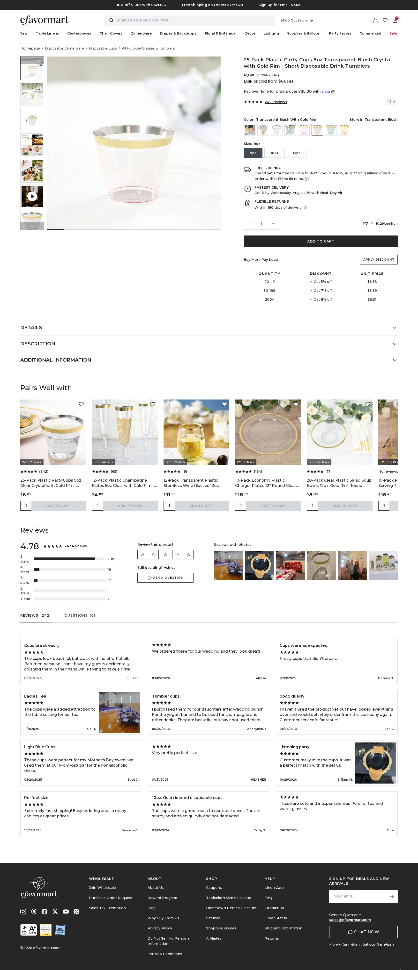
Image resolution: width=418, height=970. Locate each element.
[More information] (306, 179)
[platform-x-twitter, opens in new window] (55, 911)
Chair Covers (111, 33)
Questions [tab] (79, 615)
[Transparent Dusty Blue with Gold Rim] (331, 130)
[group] (32, 68)
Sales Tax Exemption (107, 908)
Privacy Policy (160, 928)
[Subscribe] (392, 896)
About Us (156, 887)
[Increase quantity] (273, 223)
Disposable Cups (103, 48)
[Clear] (249, 130)
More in (374, 119)
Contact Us (274, 908)
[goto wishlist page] (385, 20)
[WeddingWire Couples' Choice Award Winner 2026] (46, 930)
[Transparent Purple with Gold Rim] (304, 130)
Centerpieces (79, 33)
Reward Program (162, 898)
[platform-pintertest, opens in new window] (76, 911)
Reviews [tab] (35, 615)
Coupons (214, 887)
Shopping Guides (221, 928)
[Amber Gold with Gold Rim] (344, 130)
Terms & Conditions (165, 954)
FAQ (268, 898)
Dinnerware (141, 33)
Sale (393, 33)
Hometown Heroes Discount (231, 908)
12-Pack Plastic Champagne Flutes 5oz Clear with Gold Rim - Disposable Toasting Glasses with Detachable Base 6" (123, 483)
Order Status (276, 918)
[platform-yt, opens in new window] (66, 911)
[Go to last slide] (32, 60)
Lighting (271, 33)
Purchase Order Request (111, 898)
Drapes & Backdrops (178, 33)
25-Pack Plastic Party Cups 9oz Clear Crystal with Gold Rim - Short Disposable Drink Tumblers (52, 483)
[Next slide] (32, 226)
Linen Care (274, 887)
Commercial (370, 33)
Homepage (30, 48)
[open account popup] (375, 20)
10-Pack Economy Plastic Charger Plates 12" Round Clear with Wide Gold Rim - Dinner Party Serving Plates (265, 483)
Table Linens (47, 33)
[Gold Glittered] (263, 130)
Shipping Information (283, 928)
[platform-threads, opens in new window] (34, 911)
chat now (366, 932)
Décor (250, 33)
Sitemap (213, 918)
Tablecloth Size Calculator (229, 898)
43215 (315, 173)
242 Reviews (276, 102)
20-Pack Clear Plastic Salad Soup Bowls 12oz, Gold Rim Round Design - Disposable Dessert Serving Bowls (339, 483)
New (24, 33)
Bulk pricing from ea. (269, 81)
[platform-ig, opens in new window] (23, 911)
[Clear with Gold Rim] (290, 130)
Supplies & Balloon (304, 33)
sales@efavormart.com (350, 920)
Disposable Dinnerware (64, 48)
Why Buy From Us (163, 918)
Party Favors (340, 33)
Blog (152, 908)
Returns (272, 938)
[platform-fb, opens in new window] (44, 911)
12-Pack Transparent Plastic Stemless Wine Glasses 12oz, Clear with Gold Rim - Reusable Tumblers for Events (194, 483)
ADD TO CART (321, 241)
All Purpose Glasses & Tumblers (148, 48)
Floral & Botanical (220, 33)
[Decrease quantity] (250, 223)
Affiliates (213, 938)
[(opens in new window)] (28, 930)
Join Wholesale (102, 887)
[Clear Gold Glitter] (277, 130)
